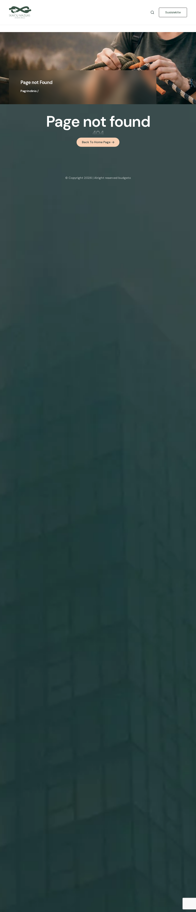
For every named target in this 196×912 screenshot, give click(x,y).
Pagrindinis (28, 91)
